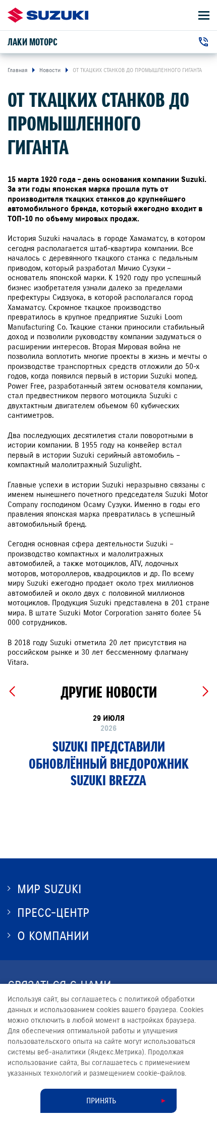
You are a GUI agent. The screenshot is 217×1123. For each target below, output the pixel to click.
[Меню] (203, 15)
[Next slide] (205, 691)
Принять (101, 1100)
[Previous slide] (12, 691)
